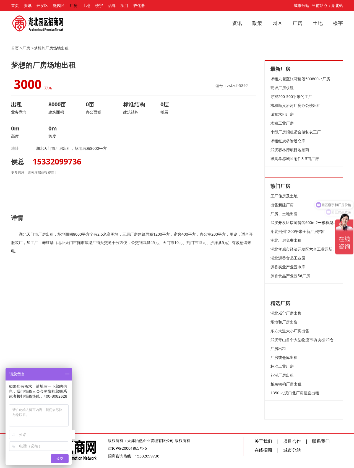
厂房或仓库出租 (284, 357)
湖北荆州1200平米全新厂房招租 (298, 231)
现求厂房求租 (282, 87)
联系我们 (321, 441)
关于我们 (263, 441)
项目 (124, 5)
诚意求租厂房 (282, 114)
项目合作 (292, 441)
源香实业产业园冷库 (287, 266)
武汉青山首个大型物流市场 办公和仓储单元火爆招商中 (303, 339)
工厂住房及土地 (284, 196)
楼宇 (99, 5)
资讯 (28, 5)
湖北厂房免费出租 (285, 240)
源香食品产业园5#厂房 (290, 275)
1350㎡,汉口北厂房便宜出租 (294, 392)
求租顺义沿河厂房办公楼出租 (295, 105)
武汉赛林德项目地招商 (289, 149)
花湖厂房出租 (282, 375)
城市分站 (301, 5)
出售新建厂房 (282, 204)
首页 (15, 5)
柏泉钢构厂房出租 (285, 384)
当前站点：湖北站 (327, 5)
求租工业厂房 (282, 123)
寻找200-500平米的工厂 (291, 96)
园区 (277, 23)
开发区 (42, 5)
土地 (86, 5)
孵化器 (139, 5)
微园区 (59, 5)
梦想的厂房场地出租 (51, 48)
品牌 (112, 5)
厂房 (73, 5)
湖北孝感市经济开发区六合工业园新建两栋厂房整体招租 (303, 249)
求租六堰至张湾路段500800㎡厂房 (300, 78)
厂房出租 (278, 348)
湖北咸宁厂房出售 (285, 313)
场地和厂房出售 (284, 322)
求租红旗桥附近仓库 (287, 140)
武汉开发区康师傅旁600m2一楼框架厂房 (303, 222)
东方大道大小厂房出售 (289, 330)
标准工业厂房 (282, 366)
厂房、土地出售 (284, 213)
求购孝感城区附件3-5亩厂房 (294, 158)
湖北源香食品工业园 (287, 258)
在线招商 (263, 450)
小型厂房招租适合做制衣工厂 (295, 132)
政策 (257, 23)
